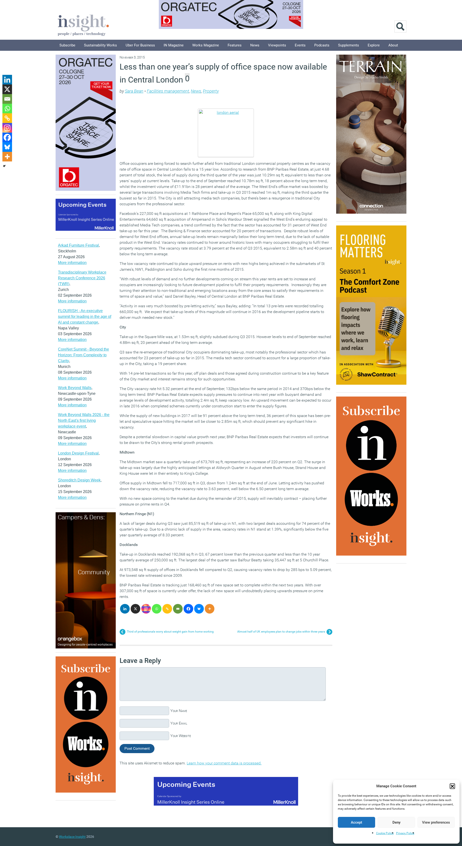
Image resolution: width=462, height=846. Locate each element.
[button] (452, 786)
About (393, 45)
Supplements (348, 45)
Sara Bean (134, 91)
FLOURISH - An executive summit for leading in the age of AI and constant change (84, 316)
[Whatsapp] (156, 609)
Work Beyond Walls (74, 388)
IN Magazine (174, 45)
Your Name (178, 710)
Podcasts (321, 45)
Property (211, 91)
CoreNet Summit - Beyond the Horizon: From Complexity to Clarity (83, 355)
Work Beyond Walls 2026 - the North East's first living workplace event (83, 420)
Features (235, 45)
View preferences (436, 822)
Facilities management (168, 91)
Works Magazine (205, 45)
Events (300, 45)
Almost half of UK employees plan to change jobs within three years (281, 631)
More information (72, 263)
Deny (396, 822)
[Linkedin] (125, 609)
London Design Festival (78, 453)
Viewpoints (277, 45)
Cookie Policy (385, 833)
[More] (209, 609)
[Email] (178, 609)
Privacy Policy (405, 833)
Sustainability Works (100, 45)
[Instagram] (146, 609)
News (254, 45)
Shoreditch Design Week (79, 480)
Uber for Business (140, 45)
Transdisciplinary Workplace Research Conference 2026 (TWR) (82, 278)
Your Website (180, 735)
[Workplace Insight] (83, 24)
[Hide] (4, 166)
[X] (135, 609)
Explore (374, 45)
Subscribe (67, 45)
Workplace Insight (72, 837)
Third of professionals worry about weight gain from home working (170, 631)
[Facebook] (188, 609)
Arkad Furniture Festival (78, 245)
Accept (356, 822)
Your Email (178, 723)
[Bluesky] (199, 609)
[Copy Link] (167, 609)
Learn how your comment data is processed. (224, 763)
